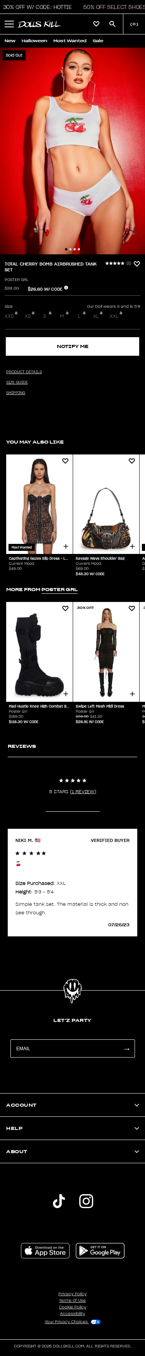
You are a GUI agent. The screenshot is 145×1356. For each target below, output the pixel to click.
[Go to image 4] (79, 249)
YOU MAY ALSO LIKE (35, 442)
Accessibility (72, 1314)
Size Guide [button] (17, 382)
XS (28, 316)
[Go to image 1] (66, 249)
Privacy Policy (72, 1294)
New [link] (10, 40)
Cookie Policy (72, 1307)
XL (96, 316)
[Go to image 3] (74, 249)
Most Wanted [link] (70, 40)
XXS (9, 316)
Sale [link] (98, 40)
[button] (9, 24)
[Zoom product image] (72, 151)
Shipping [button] (15, 393)
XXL (114, 316)
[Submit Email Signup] (126, 1048)
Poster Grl (17, 280)
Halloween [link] (34, 40)
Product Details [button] (24, 372)
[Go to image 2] (70, 249)
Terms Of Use (72, 1301)
